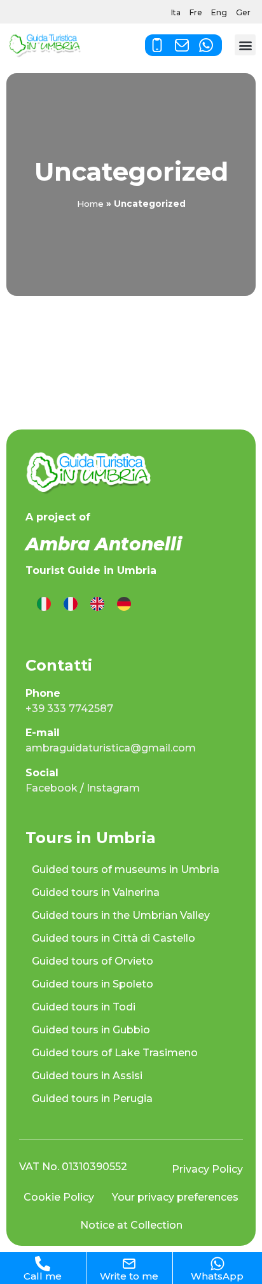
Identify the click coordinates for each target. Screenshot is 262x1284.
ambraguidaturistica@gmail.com (110, 748)
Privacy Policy (207, 1169)
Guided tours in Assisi (87, 1076)
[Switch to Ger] (124, 604)
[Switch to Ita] (44, 604)
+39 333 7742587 (69, 708)
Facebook (51, 788)
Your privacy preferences (175, 1197)
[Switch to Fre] (70, 604)
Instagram (113, 788)
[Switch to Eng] (97, 604)
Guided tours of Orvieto (92, 961)
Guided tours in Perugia (92, 1098)
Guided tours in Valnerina (96, 892)
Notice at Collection (131, 1225)
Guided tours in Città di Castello (113, 938)
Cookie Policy (59, 1197)
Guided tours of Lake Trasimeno (115, 1053)
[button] (245, 44)
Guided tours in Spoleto (92, 984)
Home (90, 204)
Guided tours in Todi (83, 1007)
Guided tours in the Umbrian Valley (121, 915)
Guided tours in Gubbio (91, 1030)
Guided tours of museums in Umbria (125, 869)
